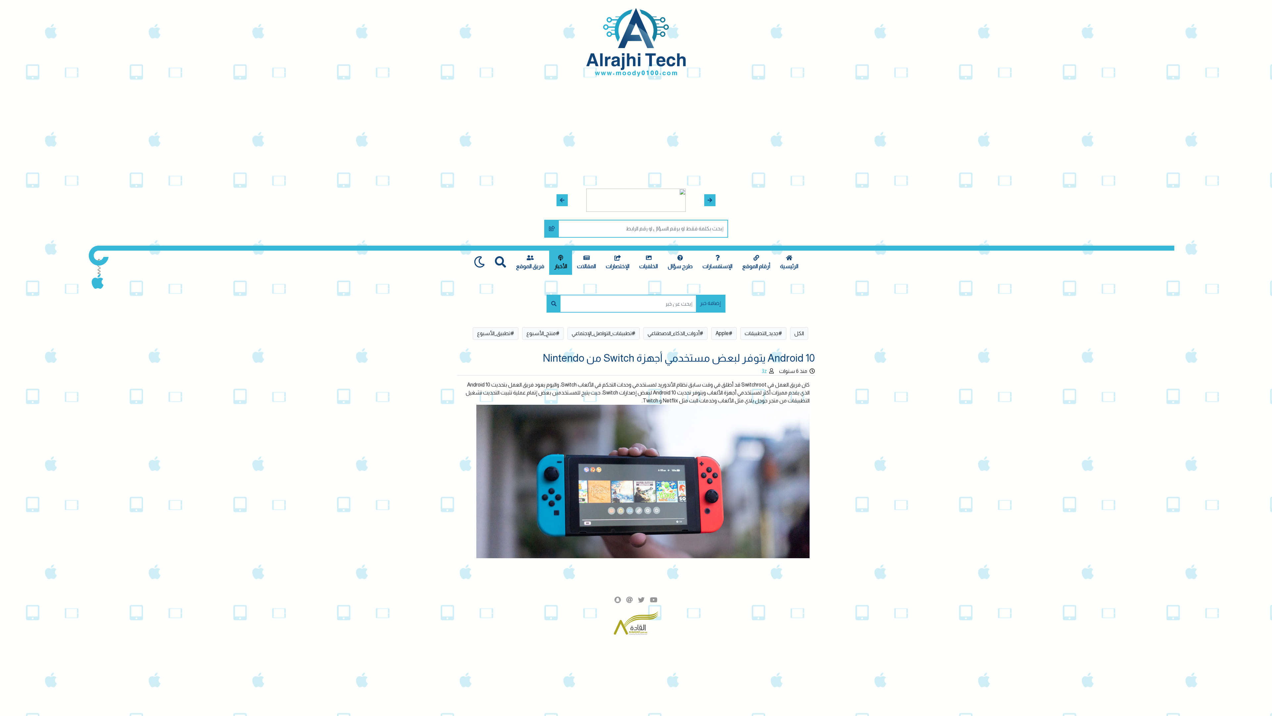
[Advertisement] (636, 126)
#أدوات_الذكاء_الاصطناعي (675, 333)
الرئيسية (789, 266)
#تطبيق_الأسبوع (495, 333)
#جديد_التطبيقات (763, 333)
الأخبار (560, 266)
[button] (710, 200)
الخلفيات (648, 266)
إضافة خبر (710, 303)
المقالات (586, 266)
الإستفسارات (717, 266)
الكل (799, 333)
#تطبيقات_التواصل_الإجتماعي (603, 333)
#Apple (724, 333)
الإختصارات (617, 266)
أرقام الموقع (756, 266)
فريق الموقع (530, 266)
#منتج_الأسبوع (542, 333)
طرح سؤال (680, 266)
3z (764, 371)
